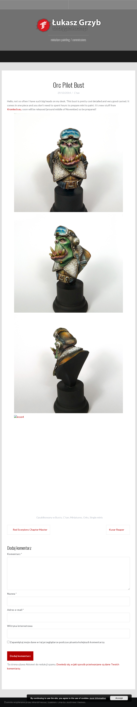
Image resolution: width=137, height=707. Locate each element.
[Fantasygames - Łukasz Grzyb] (68, 25)
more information (98, 698)
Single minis (96, 517)
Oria (60, 702)
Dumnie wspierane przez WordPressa (25, 702)
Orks (86, 517)
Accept (119, 698)
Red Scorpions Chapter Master (30, 529)
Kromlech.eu (14, 109)
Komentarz (14, 553)
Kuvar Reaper (116, 529)
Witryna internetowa (19, 625)
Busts (58, 517)
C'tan (77, 92)
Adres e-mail (15, 609)
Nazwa (12, 593)
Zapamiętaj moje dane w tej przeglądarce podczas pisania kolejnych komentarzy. (57, 642)
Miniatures (76, 517)
